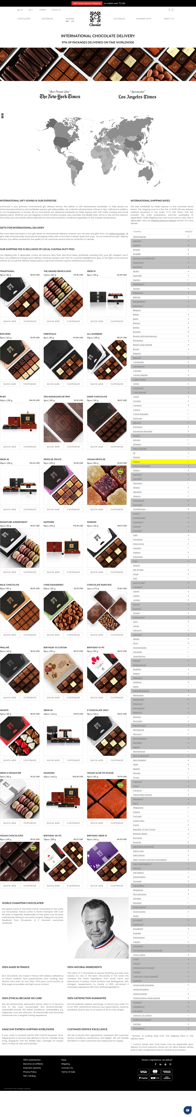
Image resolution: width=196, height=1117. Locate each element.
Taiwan (136, 941)
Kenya (136, 604)
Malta (136, 686)
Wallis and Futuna (142, 1019)
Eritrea (136, 435)
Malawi (136, 673)
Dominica (137, 427)
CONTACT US (56, 10)
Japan (136, 591)
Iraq (135, 561)
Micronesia (139, 708)
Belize (136, 314)
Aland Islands (139, 236)
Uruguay (137, 1002)
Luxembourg (139, 656)
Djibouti (137, 422)
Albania (137, 241)
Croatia (137, 401)
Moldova (137, 712)
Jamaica (138, 587)
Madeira (137, 669)
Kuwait (136, 613)
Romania (137, 838)
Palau (136, 786)
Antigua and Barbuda (144, 258)
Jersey (136, 595)
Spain (136, 915)
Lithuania (137, 652)
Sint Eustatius (139, 894)
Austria (136, 279)
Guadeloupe (139, 509)
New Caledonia (141, 755)
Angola (136, 249)
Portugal (137, 816)
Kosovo (137, 608)
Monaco (137, 716)
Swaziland (138, 928)
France (136, 461)
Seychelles (139, 885)
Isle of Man (138, 569)
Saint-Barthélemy (142, 864)
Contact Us (67, 1067)
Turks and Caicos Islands (145, 976)
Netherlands (139, 751)
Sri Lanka (137, 920)
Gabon (136, 470)
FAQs (63, 1059)
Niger (135, 764)
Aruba (136, 271)
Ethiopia (137, 444)
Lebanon (137, 630)
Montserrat (138, 729)
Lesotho (137, 634)
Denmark (137, 418)
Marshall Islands (141, 690)
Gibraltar (137, 492)
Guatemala (139, 517)
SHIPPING (42, 10)
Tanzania (138, 946)
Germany (137, 483)
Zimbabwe (139, 1028)
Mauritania (138, 699)
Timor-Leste (139, 954)
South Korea (139, 911)
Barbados (138, 306)
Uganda (137, 980)
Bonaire (137, 331)
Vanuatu (138, 1011)
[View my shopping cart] (172, 10)
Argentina (138, 262)
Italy (135, 578)
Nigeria (136, 768)
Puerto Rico (138, 820)
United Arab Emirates (143, 985)
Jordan (136, 600)
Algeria (137, 245)
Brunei (136, 349)
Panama (137, 790)
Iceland (136, 552)
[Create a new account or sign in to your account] (169, 10)
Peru (135, 803)
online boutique (117, 233)
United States (140, 993)
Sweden (137, 933)
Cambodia (138, 362)
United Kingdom (141, 989)
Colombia (138, 388)
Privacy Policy (29, 1071)
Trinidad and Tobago (144, 967)
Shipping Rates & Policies (163, 220)
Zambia (137, 1024)
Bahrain (136, 297)
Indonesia (138, 556)
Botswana (138, 340)
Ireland (136, 565)
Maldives (137, 682)
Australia (137, 275)
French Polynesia (141, 465)
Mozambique (140, 738)
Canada (137, 370)
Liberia (136, 639)
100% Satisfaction (32, 1059)
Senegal (137, 881)
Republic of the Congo (144, 829)
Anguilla (137, 253)
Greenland (138, 500)
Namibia (137, 742)
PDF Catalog (29, 1075)
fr (22, 10)
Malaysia (138, 678)
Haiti (135, 535)
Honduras (138, 539)
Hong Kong (138, 543)
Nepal (136, 747)
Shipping (65, 1063)
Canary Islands (140, 375)
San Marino (138, 872)
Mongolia (137, 721)
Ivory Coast (139, 582)
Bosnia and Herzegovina (145, 336)
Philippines (138, 807)
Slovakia (137, 898)
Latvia (136, 626)
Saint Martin (139, 855)
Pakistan (137, 781)
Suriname (138, 924)
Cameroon (139, 366)
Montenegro (139, 725)
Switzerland (139, 937)
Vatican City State (142, 1015)
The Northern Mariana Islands (148, 950)
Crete (136, 396)
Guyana (137, 530)
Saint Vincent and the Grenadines (150, 859)
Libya (135, 643)
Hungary (137, 548)
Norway (136, 773)
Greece (137, 496)
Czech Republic (140, 414)
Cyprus (136, 409)
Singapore (138, 890)
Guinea (137, 526)
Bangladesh (139, 301)
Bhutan (136, 323)
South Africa (139, 907)
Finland (136, 457)
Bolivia (136, 327)
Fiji (134, 453)
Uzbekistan (139, 1006)
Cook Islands (140, 392)
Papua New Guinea (142, 794)
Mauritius (138, 703)
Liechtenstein (139, 647)
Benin (135, 318)
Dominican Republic (142, 431)
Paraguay (138, 799)
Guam (136, 513)
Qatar (136, 825)
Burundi (137, 357)
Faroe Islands (140, 448)
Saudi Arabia (139, 876)
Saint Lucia (138, 851)
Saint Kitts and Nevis (143, 846)
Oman (136, 777)
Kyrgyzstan (139, 617)
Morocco (137, 734)
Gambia (137, 474)
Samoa (137, 868)
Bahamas (138, 292)
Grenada (138, 504)
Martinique (138, 695)
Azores (136, 288)
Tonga (136, 963)
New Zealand (139, 760)
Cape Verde (139, 379)
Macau (137, 660)
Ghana (136, 487)
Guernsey (138, 522)
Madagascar (140, 665)
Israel (135, 574)
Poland (136, 812)
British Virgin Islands (142, 344)
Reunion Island (140, 833)
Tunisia (137, 972)
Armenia (137, 267)
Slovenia (137, 902)
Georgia (137, 478)
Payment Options (32, 1067)
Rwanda (137, 842)
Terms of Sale (68, 1071)
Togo (136, 959)
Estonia (136, 440)
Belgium (137, 310)
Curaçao (137, 405)
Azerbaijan (138, 284)
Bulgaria (137, 353)
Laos (135, 621)
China (136, 383)
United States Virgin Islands (146, 998)
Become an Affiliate (33, 1063)
